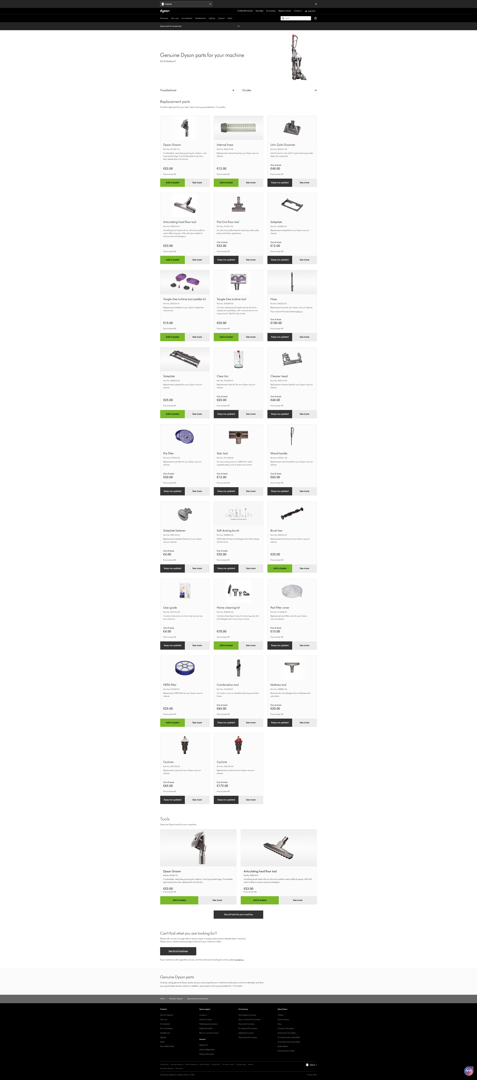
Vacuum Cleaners (166, 1015)
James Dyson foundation (287, 1033)
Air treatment (187, 18)
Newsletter (259, 11)
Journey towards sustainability (289, 1037)
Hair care (175, 18)
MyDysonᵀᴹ (203, 1045)
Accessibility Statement (167, 1068)
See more (197, 182)
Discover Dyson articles (286, 1051)
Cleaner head (279, 376)
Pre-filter (168, 453)
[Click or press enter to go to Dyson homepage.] (164, 11)
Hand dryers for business (247, 1037)
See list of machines (178, 951)
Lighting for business (246, 1033)
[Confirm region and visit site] (316, 4)
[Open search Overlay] (296, 18)
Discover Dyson (283, 1019)
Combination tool (228, 685)
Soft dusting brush (228, 530)
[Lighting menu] (216, 18)
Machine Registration (207, 1050)
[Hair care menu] (180, 18)
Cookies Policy (215, 1064)
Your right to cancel (228, 1064)
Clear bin (222, 376)
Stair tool (222, 453)
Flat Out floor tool (228, 222)
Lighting (212, 18)
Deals (230, 18)
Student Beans (283, 1046)
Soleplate (276, 222)
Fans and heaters (166, 1028)
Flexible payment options (208, 1024)
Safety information (206, 1028)
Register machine (284, 11)
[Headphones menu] (207, 18)
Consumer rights (241, 1064)
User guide (170, 607)
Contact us (298, 11)
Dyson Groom (172, 145)
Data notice (179, 1068)
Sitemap (250, 1064)
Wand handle (278, 453)
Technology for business (247, 1015)
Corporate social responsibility (289, 1042)
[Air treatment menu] (193, 18)
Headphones (200, 18)
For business (271, 11)
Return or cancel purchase (209, 1033)
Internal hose (225, 145)
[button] (311, 1064)
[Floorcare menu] (169, 18)
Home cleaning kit (228, 607)
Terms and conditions (177, 1064)
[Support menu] (226, 18)
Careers (281, 1015)
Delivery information (206, 1054)
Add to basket (172, 182)
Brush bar (276, 530)
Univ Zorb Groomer (282, 145)
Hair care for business (246, 1024)
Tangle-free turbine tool (231, 299)
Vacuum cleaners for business (249, 1019)
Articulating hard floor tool (179, 222)
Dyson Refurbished (167, 1046)
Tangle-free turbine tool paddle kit (184, 299)
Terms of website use (191, 1064)
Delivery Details (204, 1064)
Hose (273, 299)
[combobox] (186, 3)
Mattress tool (278, 685)
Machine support (205, 1019)
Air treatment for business (247, 1028)
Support (221, 18)
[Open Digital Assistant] (468, 1071)
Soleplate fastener (174, 530)
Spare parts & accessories (170, 26)
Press (279, 1024)
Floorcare (164, 18)
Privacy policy (164, 1064)
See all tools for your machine (238, 914)
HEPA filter (169, 685)
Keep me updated (280, 182)
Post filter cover (279, 607)
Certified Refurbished (245, 11)
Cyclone (168, 762)
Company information (286, 1028)
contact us (239, 960)
